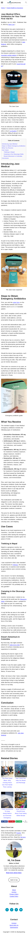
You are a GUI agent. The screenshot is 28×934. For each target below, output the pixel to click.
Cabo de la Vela (15, 645)
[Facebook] (7, 909)
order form (16, 302)
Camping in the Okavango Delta (14, 154)
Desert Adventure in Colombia (13, 156)
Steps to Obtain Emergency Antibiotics (13, 146)
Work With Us (14, 925)
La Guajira (13, 131)
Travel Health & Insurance (15, 8)
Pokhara (15, 564)
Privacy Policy (14, 894)
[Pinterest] (16, 909)
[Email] (21, 909)
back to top (14, 880)
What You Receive (7, 148)
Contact (14, 923)
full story (23, 837)
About (14, 890)
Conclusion (5, 158)
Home (3, 8)
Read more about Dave (13, 872)
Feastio (18, 833)
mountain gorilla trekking (9, 55)
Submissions (14, 927)
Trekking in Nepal (9, 152)
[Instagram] (11, 909)
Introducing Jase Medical (9, 144)
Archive (14, 892)
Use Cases (5, 150)
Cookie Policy (14, 896)
